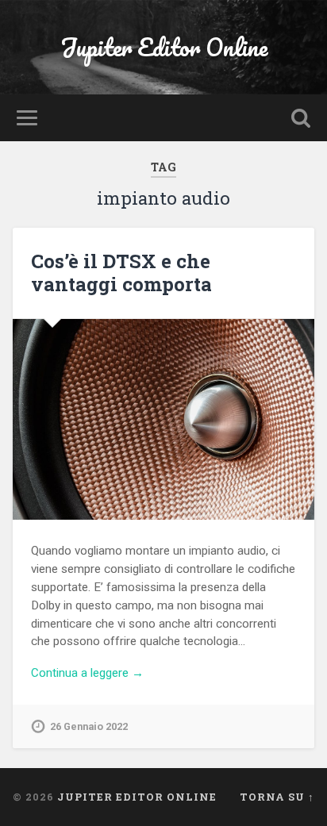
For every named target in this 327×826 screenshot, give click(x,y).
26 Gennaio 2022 (89, 726)
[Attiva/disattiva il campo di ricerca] (300, 117)
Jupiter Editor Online (163, 47)
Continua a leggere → (87, 673)
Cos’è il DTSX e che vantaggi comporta (121, 272)
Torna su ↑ (277, 796)
